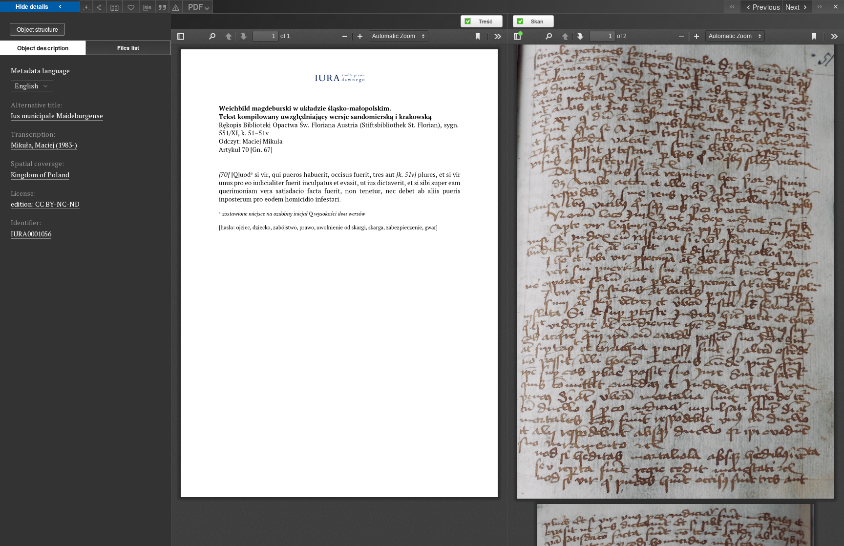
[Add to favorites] (131, 6)
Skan (537, 21)
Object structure (37, 29)
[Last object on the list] (820, 6)
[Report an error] (176, 6)
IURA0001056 (31, 233)
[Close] (836, 6)
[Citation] (162, 6)
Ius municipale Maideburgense (57, 115)
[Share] (99, 6)
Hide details (32, 6)
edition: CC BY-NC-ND (45, 204)
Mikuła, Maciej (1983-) (44, 144)
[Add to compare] (114, 6)
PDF (195, 6)
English (27, 85)
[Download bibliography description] (147, 7)
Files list (128, 47)
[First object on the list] (732, 6)
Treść (485, 21)
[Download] (86, 6)
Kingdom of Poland (40, 174)
